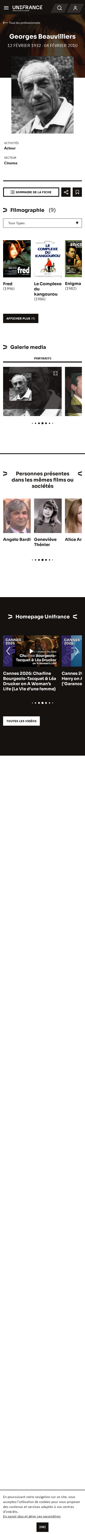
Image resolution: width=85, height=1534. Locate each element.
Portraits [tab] (42, 358)
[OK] (42, 1527)
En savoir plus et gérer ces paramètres (32, 1516)
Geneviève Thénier (45, 542)
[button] (55, 373)
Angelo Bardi (17, 539)
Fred (7, 283)
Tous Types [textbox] (16, 223)
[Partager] (66, 192)
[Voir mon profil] (75, 8)
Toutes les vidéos (21, 721)
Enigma (73, 283)
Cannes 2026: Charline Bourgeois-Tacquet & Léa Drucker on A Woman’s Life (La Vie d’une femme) (29, 681)
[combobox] (42, 223)
